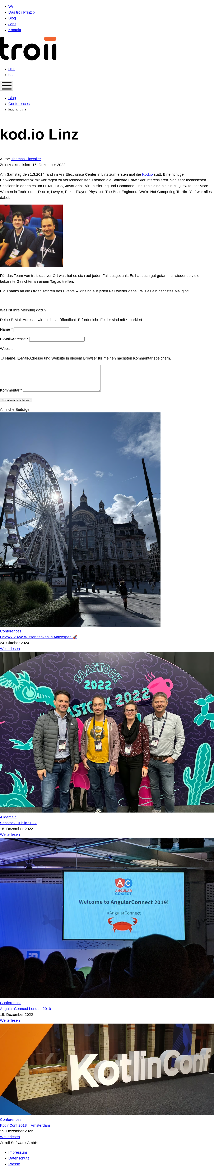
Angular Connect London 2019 (25, 1009)
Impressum (17, 1152)
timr (11, 69)
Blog (12, 98)
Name (6, 329)
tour (11, 75)
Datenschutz (18, 1158)
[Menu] (6, 86)
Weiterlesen (10, 649)
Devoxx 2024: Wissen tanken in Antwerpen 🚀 (38, 637)
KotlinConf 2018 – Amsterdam (25, 1125)
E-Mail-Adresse (14, 339)
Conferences (19, 104)
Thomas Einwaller (26, 159)
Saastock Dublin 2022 (18, 823)
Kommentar (11, 390)
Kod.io (147, 174)
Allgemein (8, 817)
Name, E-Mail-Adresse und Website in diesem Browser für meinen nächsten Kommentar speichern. (88, 358)
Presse (14, 1164)
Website (7, 349)
